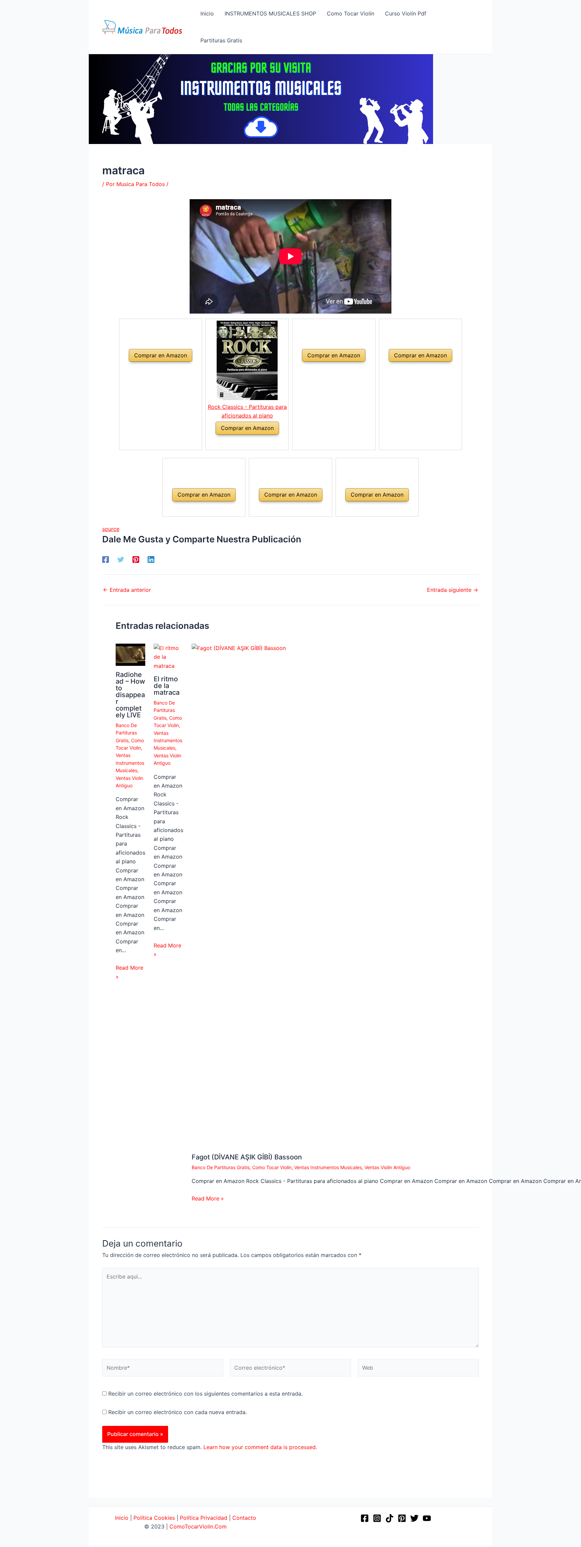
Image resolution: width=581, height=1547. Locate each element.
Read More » (129, 972)
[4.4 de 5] (239, 442)
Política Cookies (154, 1517)
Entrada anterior (127, 589)
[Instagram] (377, 1518)
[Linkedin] (151, 559)
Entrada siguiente (452, 589)
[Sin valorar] (152, 369)
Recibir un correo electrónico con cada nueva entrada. (177, 1412)
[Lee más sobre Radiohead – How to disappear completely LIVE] (130, 654)
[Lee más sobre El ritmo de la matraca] (168, 656)
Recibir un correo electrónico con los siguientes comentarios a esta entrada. (205, 1393)
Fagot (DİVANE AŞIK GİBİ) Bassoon (247, 1157)
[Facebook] (105, 559)
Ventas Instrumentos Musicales (130, 762)
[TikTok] (389, 1518)
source (110, 529)
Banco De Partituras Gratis (126, 732)
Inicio (121, 1517)
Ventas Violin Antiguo (387, 1167)
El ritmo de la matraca (167, 685)
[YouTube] (427, 1518)
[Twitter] (120, 559)
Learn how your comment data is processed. (260, 1447)
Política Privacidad (203, 1517)
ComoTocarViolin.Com (198, 1526)
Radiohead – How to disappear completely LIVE (130, 695)
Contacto (244, 1517)
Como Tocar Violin (272, 1167)
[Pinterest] (135, 559)
